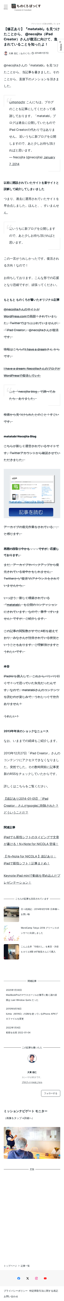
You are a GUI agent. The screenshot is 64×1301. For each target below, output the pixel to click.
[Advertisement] (32, 1214)
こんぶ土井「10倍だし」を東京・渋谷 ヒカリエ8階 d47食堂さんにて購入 (40, 949)
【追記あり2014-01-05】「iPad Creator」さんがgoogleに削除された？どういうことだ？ (31, 805)
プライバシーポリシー (16, 1290)
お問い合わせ (11, 1296)
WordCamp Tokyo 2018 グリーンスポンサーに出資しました (40, 930)
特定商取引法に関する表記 (43, 1290)
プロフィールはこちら (32, 1082)
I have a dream (36, 349)
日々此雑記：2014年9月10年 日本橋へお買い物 (40, 911)
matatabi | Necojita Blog (26, 502)
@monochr (17, 102)
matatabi (13, 604)
